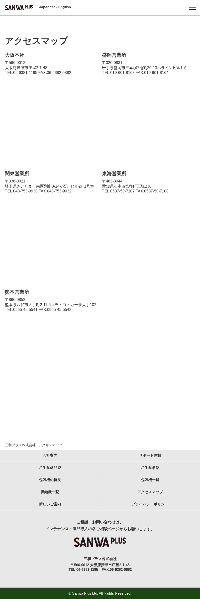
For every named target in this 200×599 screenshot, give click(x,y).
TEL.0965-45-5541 (21, 310)
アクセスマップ (150, 492)
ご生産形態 (150, 467)
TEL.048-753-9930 (21, 191)
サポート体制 (150, 455)
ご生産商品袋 (50, 467)
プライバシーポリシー (150, 504)
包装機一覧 (150, 480)
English (64, 7)
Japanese (47, 7)
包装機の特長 (50, 480)
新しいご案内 (50, 504)
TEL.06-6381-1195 (21, 73)
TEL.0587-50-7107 (118, 191)
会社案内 (50, 455)
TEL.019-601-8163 (118, 73)
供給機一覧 (50, 492)
